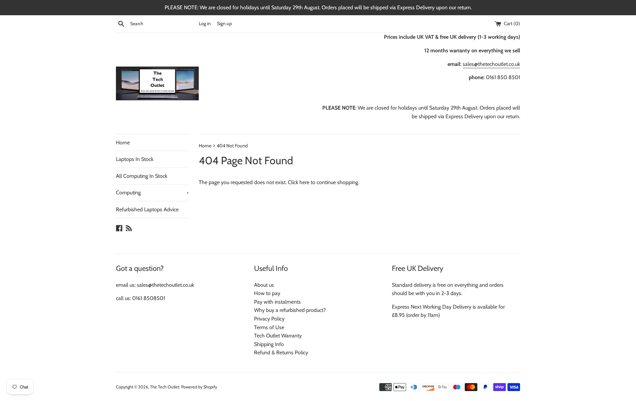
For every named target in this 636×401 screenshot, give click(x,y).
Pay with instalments (277, 302)
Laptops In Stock (134, 159)
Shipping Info (269, 344)
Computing (152, 192)
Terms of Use (269, 327)
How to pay (267, 293)
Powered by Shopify (199, 386)
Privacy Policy (269, 319)
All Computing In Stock (141, 176)
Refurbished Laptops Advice (147, 209)
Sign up (224, 23)
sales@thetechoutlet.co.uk (491, 64)
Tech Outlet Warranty (278, 335)
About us (264, 285)
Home (123, 142)
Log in (205, 23)
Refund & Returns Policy (281, 352)
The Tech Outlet (164, 386)
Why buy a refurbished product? (290, 310)
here (304, 182)
